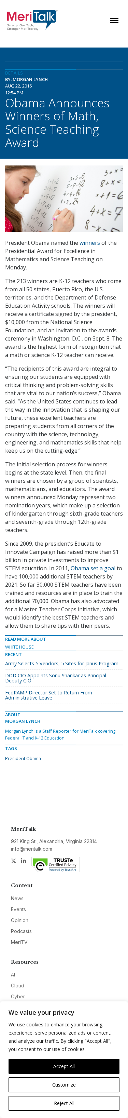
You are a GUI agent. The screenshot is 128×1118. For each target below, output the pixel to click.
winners (90, 243)
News (17, 898)
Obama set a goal (93, 568)
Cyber (18, 996)
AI (13, 974)
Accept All (64, 1066)
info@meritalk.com (31, 849)
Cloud (17, 985)
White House (19, 647)
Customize (64, 1084)
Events (18, 909)
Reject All (64, 1103)
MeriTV (19, 942)
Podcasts (21, 931)
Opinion (19, 920)
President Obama (23, 758)
